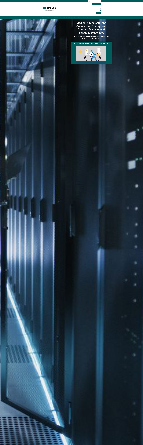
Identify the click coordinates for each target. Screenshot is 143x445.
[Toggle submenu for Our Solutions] (52, 17)
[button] (91, 54)
